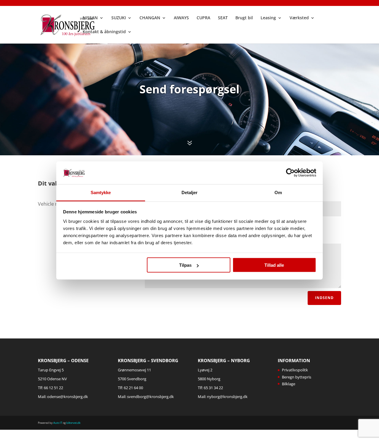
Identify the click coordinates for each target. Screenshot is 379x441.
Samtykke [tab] (101, 192)
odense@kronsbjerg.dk (67, 396)
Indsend (324, 297)
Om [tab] (278, 192)
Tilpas (185, 265)
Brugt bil (244, 18)
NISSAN (90, 18)
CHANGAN (149, 18)
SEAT (223, 18)
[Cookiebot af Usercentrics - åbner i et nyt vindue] (290, 172)
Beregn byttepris (296, 377)
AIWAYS (181, 18)
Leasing (268, 18)
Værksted (299, 18)
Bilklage (288, 383)
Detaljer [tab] (190, 192)
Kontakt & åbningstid (104, 32)
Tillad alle (274, 265)
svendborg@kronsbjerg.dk (150, 396)
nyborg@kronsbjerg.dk (227, 396)
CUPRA (203, 18)
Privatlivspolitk (295, 370)
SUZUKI (118, 18)
